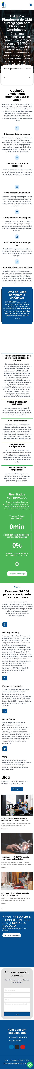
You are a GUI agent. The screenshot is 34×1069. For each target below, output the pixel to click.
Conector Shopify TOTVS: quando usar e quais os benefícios (15, 858)
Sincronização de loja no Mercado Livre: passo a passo (15, 894)
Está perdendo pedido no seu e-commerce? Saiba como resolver (14, 819)
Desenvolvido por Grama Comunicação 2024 (17, 1063)
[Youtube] (22, 1047)
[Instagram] (17, 1047)
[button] (30, 4)
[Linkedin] (11, 1047)
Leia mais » (4, 829)
